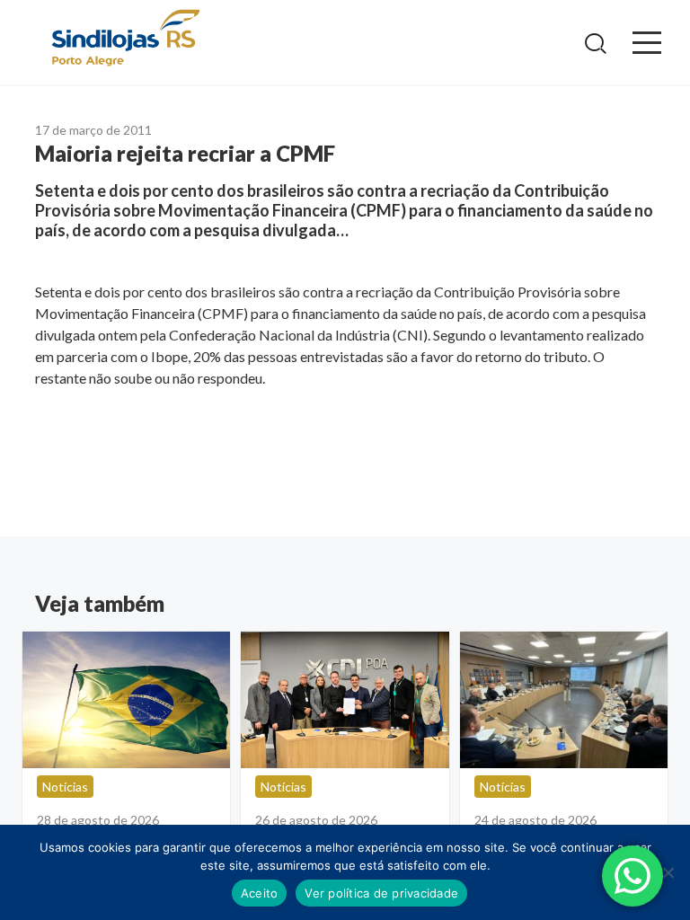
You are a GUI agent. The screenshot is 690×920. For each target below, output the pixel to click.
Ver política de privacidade (381, 893)
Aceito (260, 893)
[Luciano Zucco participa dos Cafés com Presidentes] (564, 700)
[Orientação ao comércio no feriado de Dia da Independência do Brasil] (126, 700)
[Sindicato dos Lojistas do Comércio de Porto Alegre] (125, 39)
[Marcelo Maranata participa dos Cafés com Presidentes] (344, 700)
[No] (668, 872)
